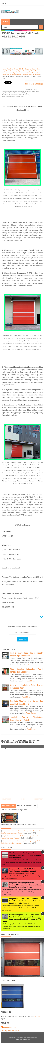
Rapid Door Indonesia (8, 96)
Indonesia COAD (9, 1027)
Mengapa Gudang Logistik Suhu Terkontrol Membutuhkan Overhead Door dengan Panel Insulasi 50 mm (25, 885)
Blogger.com (26, 1039)
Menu (6, 22)
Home (22, 799)
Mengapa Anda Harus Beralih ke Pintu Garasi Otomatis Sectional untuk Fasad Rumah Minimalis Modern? (24, 901)
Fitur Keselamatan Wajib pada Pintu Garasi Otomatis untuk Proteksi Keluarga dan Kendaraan (25, 855)
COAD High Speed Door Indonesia (27, 1037)
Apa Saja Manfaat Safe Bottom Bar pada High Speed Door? (26, 702)
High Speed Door (33, 91)
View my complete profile (10, 1030)
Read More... (32, 665)
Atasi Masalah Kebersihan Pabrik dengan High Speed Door (26, 670)
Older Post (38, 799)
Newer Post (6, 799)
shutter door (20, 96)
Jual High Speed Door (26, 93)
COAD (34, 89)
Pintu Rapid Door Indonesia (20, 94)
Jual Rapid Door (7, 94)
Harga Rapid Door (22, 91)
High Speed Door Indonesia (10, 93)
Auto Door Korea (27, 89)
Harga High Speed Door (9, 91)
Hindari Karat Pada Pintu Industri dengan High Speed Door (26, 654)
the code (37, 1016)
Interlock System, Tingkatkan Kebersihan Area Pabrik (26, 718)
